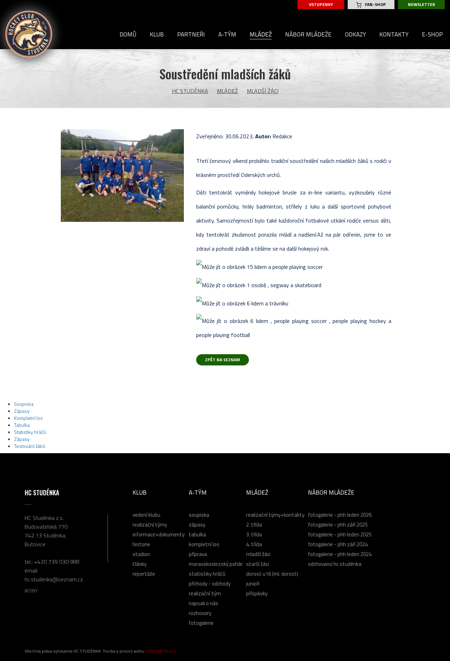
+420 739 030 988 (56, 561)
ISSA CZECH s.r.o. (161, 651)
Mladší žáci (262, 91)
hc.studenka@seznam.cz (54, 579)
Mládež (227, 91)
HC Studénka (190, 91)
